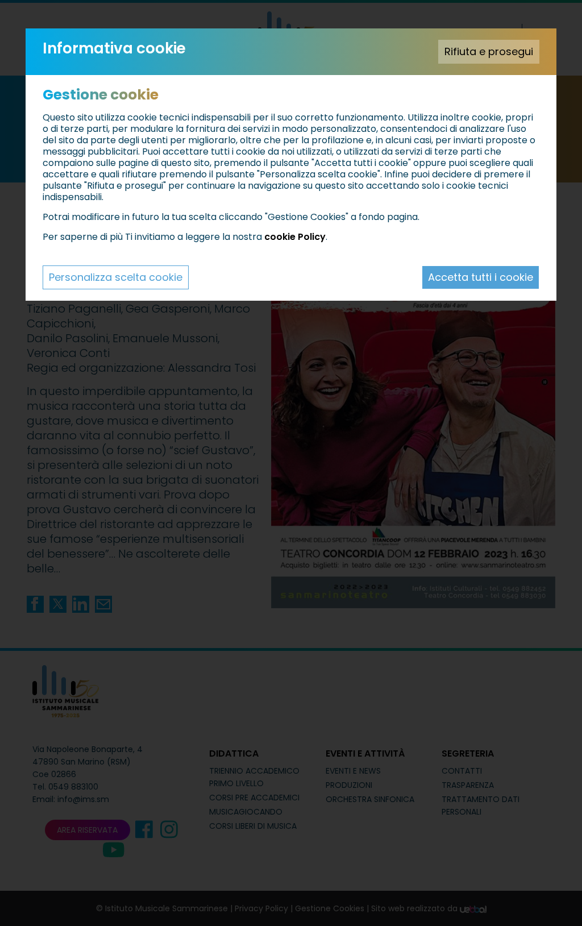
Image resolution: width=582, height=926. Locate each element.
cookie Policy (295, 236)
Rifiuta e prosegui (488, 51)
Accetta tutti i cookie (480, 277)
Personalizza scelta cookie (115, 277)
